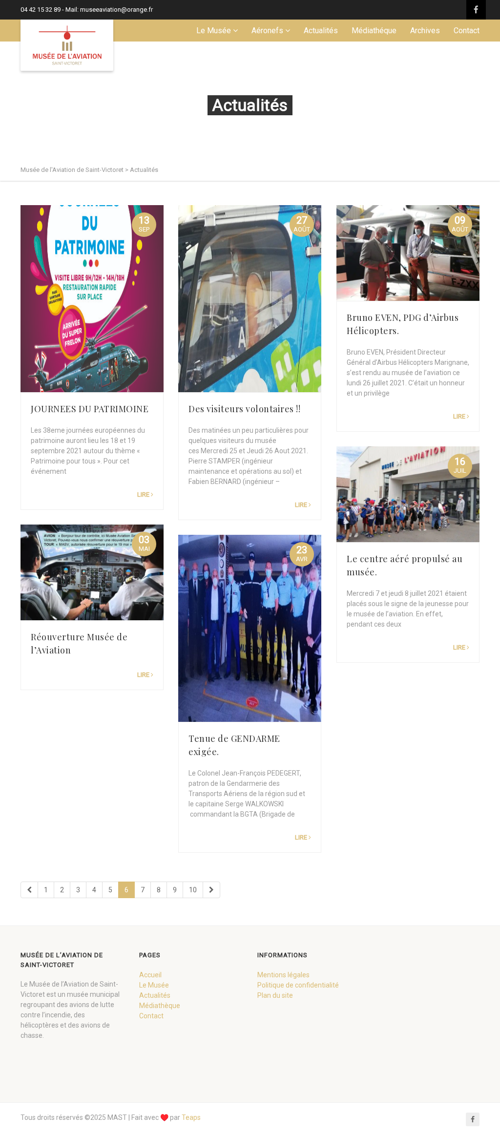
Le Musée (213, 30)
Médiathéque (374, 30)
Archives (425, 30)
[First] (29, 890)
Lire (143, 494)
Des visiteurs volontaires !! (244, 409)
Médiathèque (159, 1006)
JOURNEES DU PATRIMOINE (89, 409)
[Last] (211, 890)
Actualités (321, 30)
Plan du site (275, 995)
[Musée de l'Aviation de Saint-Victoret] (66, 45)
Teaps (191, 1117)
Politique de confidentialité (298, 985)
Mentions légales (283, 975)
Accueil (150, 975)
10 (193, 890)
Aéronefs (267, 30)
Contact (466, 30)
